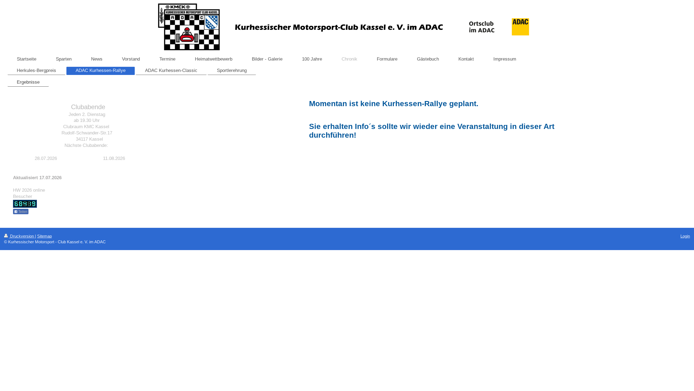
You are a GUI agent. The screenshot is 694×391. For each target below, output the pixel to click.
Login (685, 236)
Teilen (22, 212)
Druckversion (22, 236)
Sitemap (44, 236)
